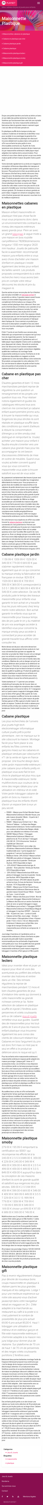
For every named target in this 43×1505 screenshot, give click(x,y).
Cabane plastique (9, 48)
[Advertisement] (21, 91)
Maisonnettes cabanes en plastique (16, 34)
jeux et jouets (29, 1016)
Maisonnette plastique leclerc (14, 53)
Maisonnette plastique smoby (14, 58)
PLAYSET (11, 3)
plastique (10, 1463)
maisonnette (12, 1459)
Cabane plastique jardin (12, 44)
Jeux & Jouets (12, 1453)
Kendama (5, 1481)
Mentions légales (29, 1497)
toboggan (17, 233)
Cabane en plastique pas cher (14, 39)
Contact (5, 1491)
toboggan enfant (28, 295)
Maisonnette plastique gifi (13, 63)
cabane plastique (15, 522)
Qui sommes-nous (9, 1486)
